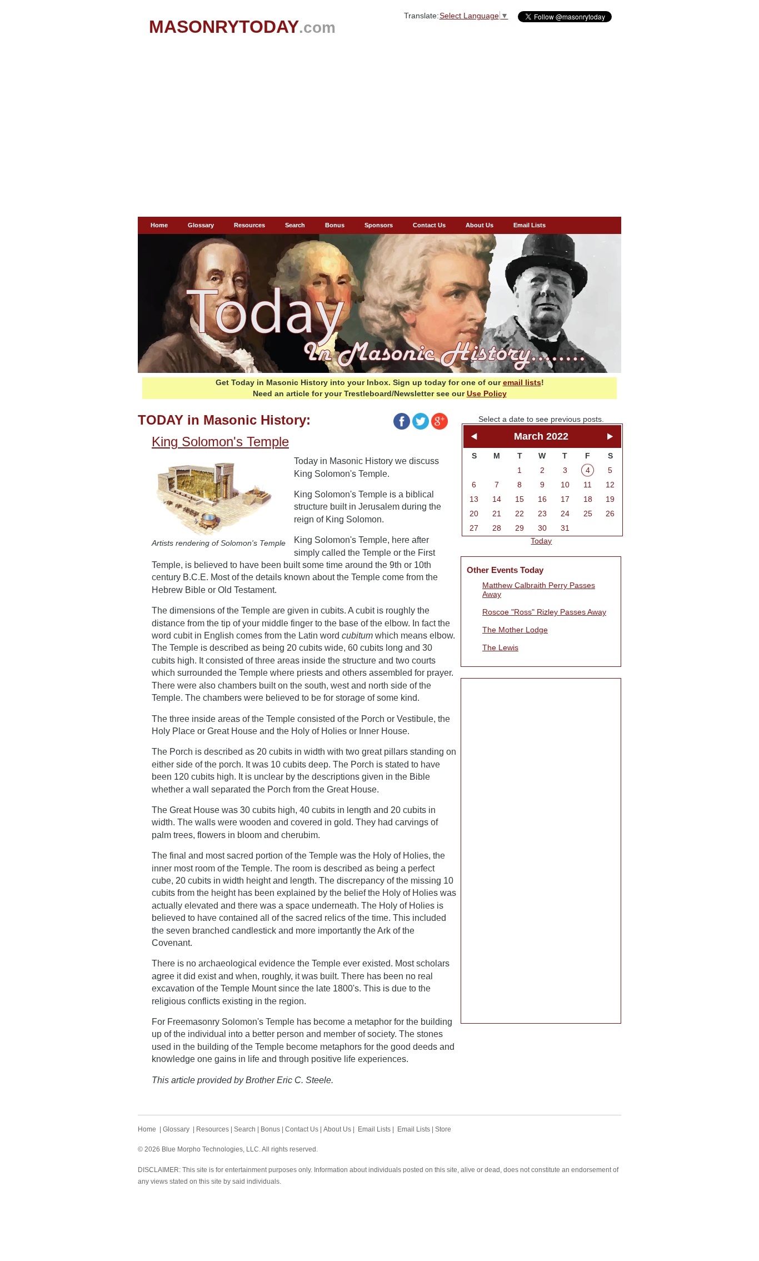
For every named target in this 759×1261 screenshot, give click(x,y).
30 (542, 528)
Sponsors (378, 225)
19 (610, 499)
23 (542, 513)
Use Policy (487, 393)
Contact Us (429, 225)
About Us (479, 225)
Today (541, 540)
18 (587, 499)
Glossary (201, 225)
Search (295, 225)
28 (496, 528)
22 (519, 513)
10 (565, 484)
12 (610, 484)
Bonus (334, 225)
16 (542, 499)
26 (610, 513)
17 (565, 499)
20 (474, 513)
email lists (522, 382)
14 (496, 499)
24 (565, 513)
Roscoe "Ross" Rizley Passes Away (544, 611)
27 (474, 528)
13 (474, 499)
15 (519, 499)
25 (587, 513)
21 (496, 513)
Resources (249, 225)
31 (565, 528)
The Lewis (500, 647)
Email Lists (529, 225)
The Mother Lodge (515, 629)
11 (587, 484)
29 (519, 528)
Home (159, 225)
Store (443, 1129)
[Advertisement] (379, 133)
